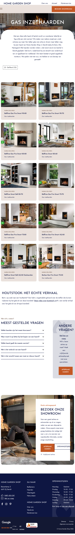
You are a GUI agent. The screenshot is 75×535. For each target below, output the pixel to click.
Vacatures (30, 510)
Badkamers (31, 487)
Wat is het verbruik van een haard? (13, 349)
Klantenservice (32, 513)
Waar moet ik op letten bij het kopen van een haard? (20, 337)
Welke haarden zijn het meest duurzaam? (16, 330)
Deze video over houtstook (44, 300)
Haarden (30, 490)
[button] (22, 330)
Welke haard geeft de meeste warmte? (15, 343)
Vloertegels (31, 493)
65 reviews (22, 527)
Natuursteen (31, 495)
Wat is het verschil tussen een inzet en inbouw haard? (20, 356)
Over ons (30, 507)
